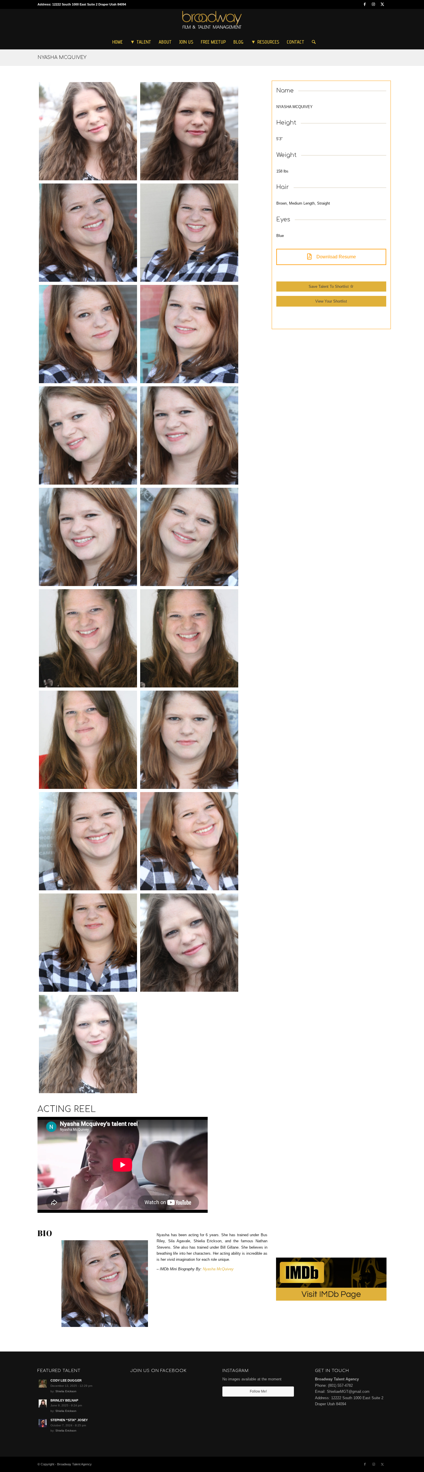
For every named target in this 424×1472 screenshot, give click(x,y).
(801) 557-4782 (340, 1385)
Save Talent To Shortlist (329, 286)
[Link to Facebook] (365, 4)
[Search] (312, 42)
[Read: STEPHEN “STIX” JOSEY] (42, 1423)
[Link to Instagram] (373, 4)
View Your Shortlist (331, 301)
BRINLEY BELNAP (64, 1400)
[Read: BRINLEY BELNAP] (42, 1403)
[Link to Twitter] (382, 4)
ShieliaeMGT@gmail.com (348, 1391)
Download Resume (335, 256)
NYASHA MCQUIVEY (62, 57)
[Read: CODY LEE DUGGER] (42, 1383)
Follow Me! (258, 1391)
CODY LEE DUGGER (66, 1380)
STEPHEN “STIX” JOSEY (69, 1420)
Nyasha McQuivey (218, 1269)
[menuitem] (117, 42)
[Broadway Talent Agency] (212, 21)
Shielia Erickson (65, 1391)
